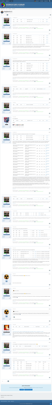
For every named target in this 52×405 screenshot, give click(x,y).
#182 (49, 33)
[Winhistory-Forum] (26, 5)
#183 (49, 58)
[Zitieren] (49, 30)
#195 (49, 324)
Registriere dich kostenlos (28, 387)
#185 (49, 102)
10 (7, 14)
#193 (49, 288)
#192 (49, 273)
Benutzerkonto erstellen (28, 389)
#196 (49, 342)
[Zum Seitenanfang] (51, 404)
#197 (49, 358)
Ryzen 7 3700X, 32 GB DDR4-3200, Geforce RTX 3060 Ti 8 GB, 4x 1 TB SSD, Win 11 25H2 (28, 331)
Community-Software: (26, 403)
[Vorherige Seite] (1, 14)
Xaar (13, 363)
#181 (49, 17)
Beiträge (3, 27)
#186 (49, 116)
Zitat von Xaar (16, 311)
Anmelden (21, 389)
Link (46, 19)
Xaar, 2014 (14, 25)
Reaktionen (4, 26)
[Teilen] (50, 14)
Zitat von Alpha (16, 290)
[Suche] (49, 1)
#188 (49, 196)
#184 (49, 86)
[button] (37, 1)
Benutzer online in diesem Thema (6, 395)
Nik (19, 126)
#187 (49, 132)
